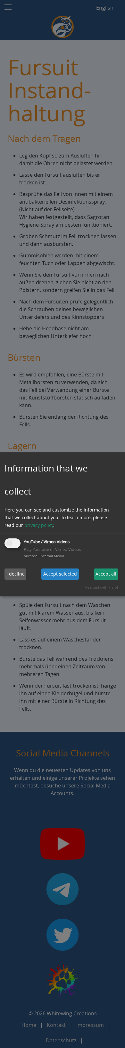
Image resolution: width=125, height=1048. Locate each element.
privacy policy (38, 525)
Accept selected (60, 574)
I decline (15, 574)
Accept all (106, 574)
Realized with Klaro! (101, 587)
